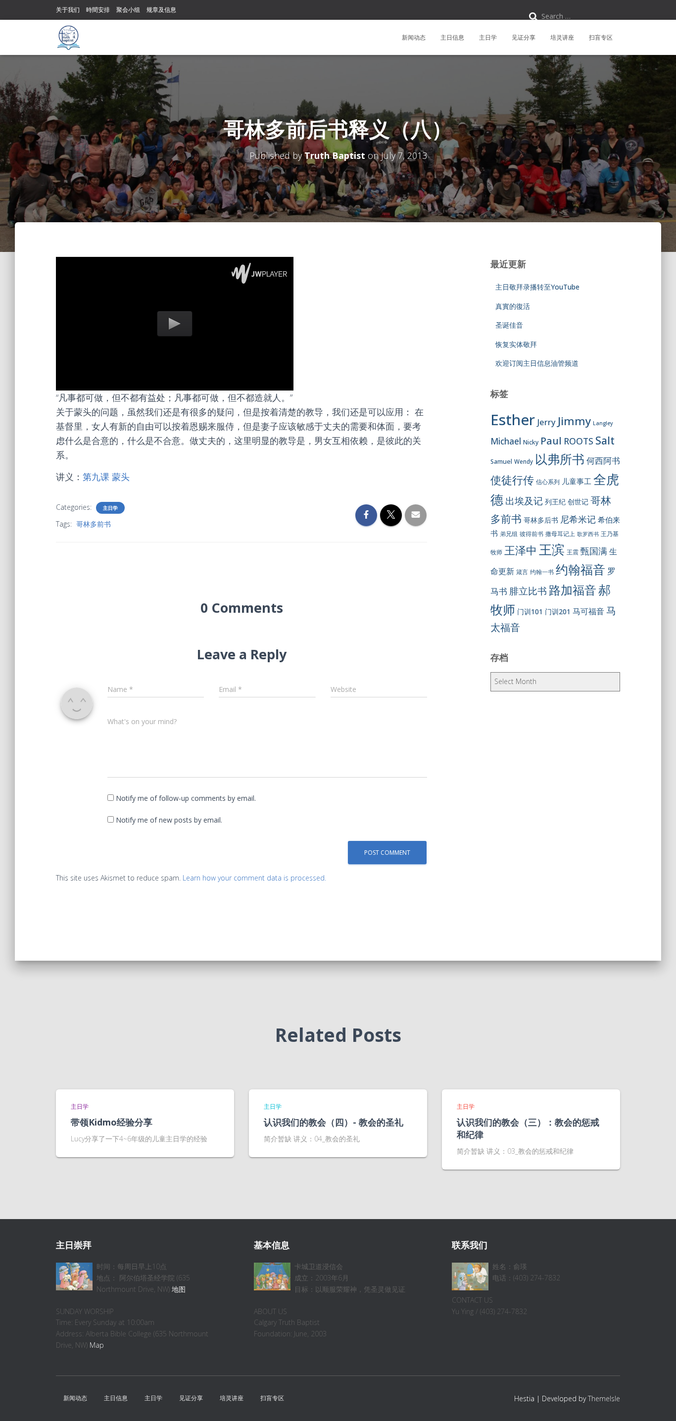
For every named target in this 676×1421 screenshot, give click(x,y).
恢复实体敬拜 (516, 344)
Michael (505, 441)
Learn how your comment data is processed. (254, 877)
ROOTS (578, 441)
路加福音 (572, 590)
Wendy (523, 461)
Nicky (530, 442)
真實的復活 (512, 306)
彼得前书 (531, 534)
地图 (179, 1289)
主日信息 (452, 37)
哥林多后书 (541, 520)
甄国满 (593, 551)
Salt (605, 440)
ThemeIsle (604, 1398)
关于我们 (68, 9)
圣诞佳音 (509, 325)
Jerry (546, 422)
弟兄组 (509, 534)
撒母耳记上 (560, 534)
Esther (512, 420)
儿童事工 (576, 481)
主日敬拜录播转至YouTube (537, 287)
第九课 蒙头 (106, 477)
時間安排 (98, 9)
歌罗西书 (588, 534)
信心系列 (548, 482)
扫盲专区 (601, 37)
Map (97, 1345)
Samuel (501, 461)
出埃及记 (524, 500)
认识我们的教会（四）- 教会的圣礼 (333, 1122)
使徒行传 (512, 480)
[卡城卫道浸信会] (68, 37)
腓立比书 (528, 590)
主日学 (488, 37)
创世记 (578, 501)
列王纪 (555, 501)
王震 (573, 552)
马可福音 (588, 611)
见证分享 (523, 37)
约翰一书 (542, 572)
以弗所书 (559, 458)
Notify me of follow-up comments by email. (186, 798)
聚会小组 (128, 9)
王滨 (552, 549)
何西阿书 (603, 460)
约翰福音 (580, 569)
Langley (603, 423)
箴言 (522, 572)
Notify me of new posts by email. (169, 820)
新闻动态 (414, 37)
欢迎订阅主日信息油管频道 (537, 363)
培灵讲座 (562, 37)
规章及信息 (161, 9)
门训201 (558, 611)
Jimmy (574, 420)
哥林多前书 (93, 524)
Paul (551, 440)
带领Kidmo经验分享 (111, 1122)
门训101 (530, 611)
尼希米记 (578, 519)
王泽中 (520, 550)
